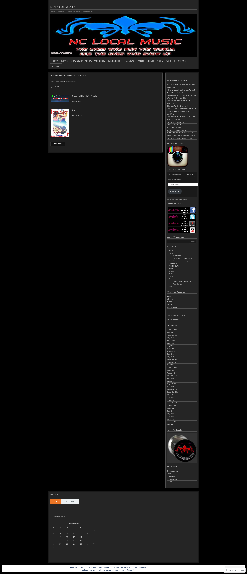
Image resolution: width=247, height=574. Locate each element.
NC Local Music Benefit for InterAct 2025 (181, 90)
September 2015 (172, 392)
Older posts (57, 144)
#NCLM (169, 304)
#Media (169, 302)
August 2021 (171, 351)
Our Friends (114, 61)
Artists (140, 61)
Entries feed (171, 476)
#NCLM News (172, 307)
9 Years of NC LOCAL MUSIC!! (85, 96)
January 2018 (172, 376)
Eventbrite (71, 516)
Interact (56, 66)
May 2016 (170, 386)
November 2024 (172, 335)
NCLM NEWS (128, 61)
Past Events (177, 256)
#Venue (169, 310)
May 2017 (170, 378)
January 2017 (172, 381)
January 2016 (172, 389)
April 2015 (170, 397)
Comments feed (172, 479)
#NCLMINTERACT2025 (175, 93)
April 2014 (170, 416)
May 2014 (170, 414)
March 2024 (171, 340)
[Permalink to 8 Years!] (59, 137)
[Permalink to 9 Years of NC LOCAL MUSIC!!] (59, 101)
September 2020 (172, 359)
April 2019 (170, 365)
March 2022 (171, 348)
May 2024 (170, 338)
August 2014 (171, 405)
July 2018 (170, 370)
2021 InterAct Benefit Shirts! (176, 122)
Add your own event (58, 516)
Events (64, 61)
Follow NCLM (174, 191)
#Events (170, 299)
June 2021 (170, 354)
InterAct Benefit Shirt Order (182, 281)
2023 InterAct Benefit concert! (177, 106)
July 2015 (170, 395)
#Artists (169, 296)
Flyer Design (177, 284)
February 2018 (172, 373)
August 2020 (171, 362)
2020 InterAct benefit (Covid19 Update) (180, 138)
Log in (169, 474)
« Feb (52, 553)
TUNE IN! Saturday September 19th (179, 130)
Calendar (70, 501)
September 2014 (172, 403)
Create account (172, 471)
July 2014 (170, 408)
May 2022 (170, 346)
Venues (150, 61)
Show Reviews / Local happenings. (88, 61)
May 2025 (170, 332)
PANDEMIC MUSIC (173, 119)
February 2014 (172, 422)
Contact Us (180, 61)
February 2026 (172, 329)
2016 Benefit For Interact (184, 258)
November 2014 (172, 400)
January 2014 (172, 424)
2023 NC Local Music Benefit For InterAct (181, 109)
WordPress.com (172, 482)
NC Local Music (62, 7)
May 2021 (170, 357)
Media (160, 61)
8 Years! (75, 110)
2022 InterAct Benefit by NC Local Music (181, 117)
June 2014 (170, 411)
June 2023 (170, 343)
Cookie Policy (131, 570)
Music (168, 61)
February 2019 (172, 367)
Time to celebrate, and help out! (63, 82)
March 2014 (171, 419)
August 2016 (171, 384)
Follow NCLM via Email (176, 169)
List (56, 501)
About (55, 61)
